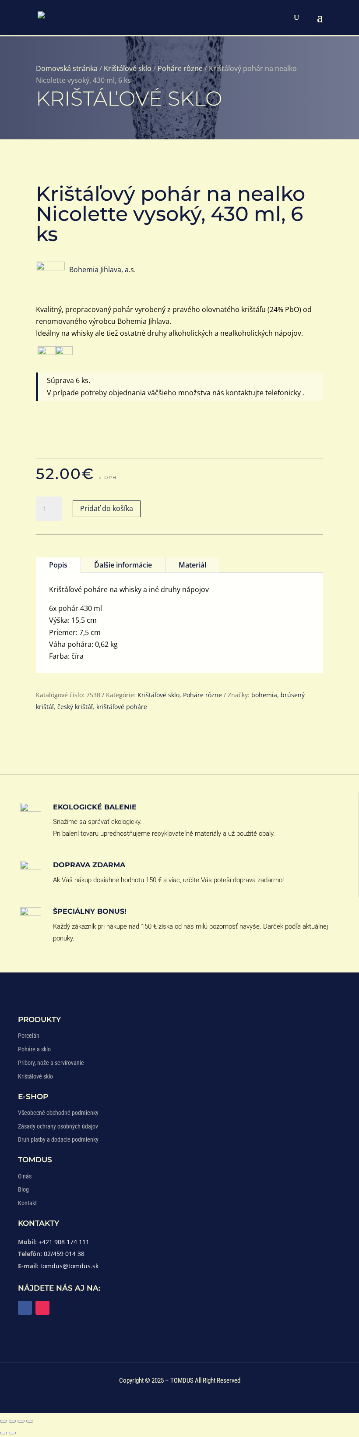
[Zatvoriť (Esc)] (29, 1421)
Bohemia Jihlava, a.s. (102, 269)
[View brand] (50, 268)
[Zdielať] (21, 1421)
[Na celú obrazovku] (12, 1421)
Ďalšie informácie (123, 565)
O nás (25, 1176)
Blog (23, 1189)
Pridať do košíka (106, 508)
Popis (58, 565)
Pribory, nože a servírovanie (51, 1062)
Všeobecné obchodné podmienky (58, 1112)
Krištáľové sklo (127, 68)
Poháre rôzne (180, 68)
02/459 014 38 (64, 1253)
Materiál (192, 565)
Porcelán (28, 1035)
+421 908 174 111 (64, 1242)
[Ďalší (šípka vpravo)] (12, 1433)
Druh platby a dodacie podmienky (58, 1139)
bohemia (264, 695)
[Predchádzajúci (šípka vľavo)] (3, 1433)
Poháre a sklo (34, 1049)
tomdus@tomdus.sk (69, 1266)
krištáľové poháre (121, 707)
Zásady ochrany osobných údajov (58, 1126)
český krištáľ (75, 707)
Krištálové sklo (35, 1076)
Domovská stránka (67, 68)
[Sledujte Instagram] (42, 1308)
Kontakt (27, 1202)
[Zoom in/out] (3, 1421)
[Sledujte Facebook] (25, 1308)
